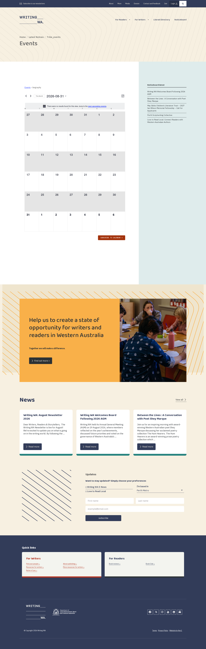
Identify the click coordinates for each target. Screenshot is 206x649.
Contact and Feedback (151, 3)
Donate (136, 3)
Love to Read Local (96, 491)
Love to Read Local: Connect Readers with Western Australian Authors (165, 120)
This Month (39, 96)
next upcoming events (97, 106)
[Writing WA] (31, 20)
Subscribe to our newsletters (34, 3)
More (119, 3)
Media (127, 3)
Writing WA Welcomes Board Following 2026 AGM (166, 92)
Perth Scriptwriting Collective (159, 115)
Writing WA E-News (96, 487)
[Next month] (30, 96)
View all (179, 399)
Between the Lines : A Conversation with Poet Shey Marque (166, 99)
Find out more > (42, 360)
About (111, 3)
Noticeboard (180, 20)
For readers (121, 20)
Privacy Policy (163, 630)
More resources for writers (73, 567)
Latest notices (36, 37)
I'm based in (142, 486)
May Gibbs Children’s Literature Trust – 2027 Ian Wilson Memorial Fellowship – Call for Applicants (165, 108)
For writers (140, 20)
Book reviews (114, 564)
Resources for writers (34, 567)
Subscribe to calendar (110, 238)
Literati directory (162, 20)
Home (23, 37)
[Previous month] (26, 96)
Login (173, 3)
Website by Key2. (175, 630)
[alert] (75, 106)
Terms (154, 630)
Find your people (32, 564)
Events (28, 87)
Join (165, 3)
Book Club (149, 564)
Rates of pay (31, 570)
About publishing (69, 564)
